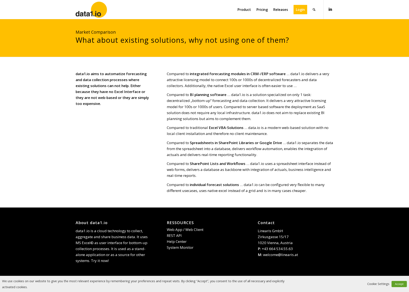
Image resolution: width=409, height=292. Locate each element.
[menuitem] (244, 9)
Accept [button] (399, 284)
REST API (174, 235)
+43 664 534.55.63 (277, 248)
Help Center (177, 241)
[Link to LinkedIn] (330, 9)
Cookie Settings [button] (378, 284)
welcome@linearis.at (280, 254)
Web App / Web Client (185, 229)
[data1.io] (91, 9)
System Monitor (180, 247)
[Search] (314, 9)
